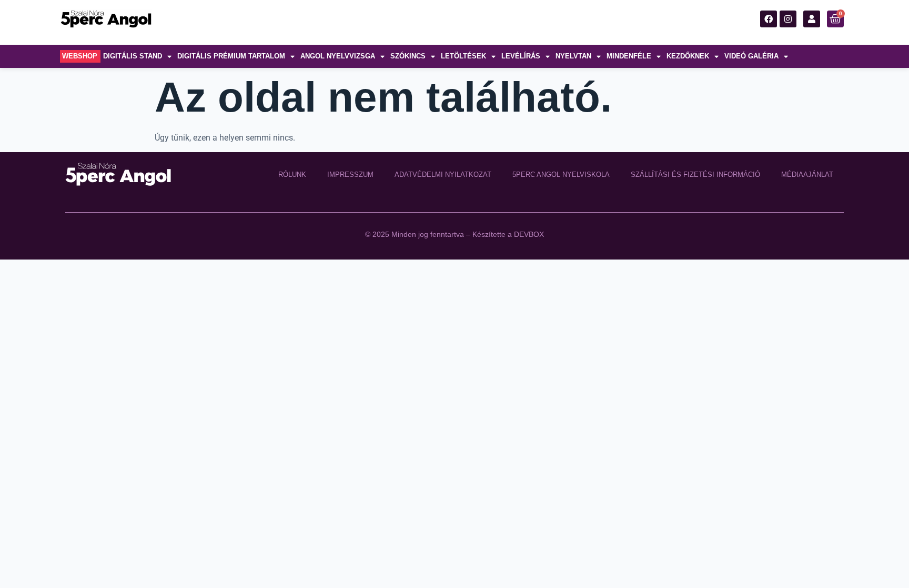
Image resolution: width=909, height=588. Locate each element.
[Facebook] (768, 19)
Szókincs (408, 56)
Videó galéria (751, 56)
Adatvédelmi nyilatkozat (443, 174)
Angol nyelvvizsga (337, 56)
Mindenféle (629, 56)
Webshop (79, 56)
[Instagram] (788, 19)
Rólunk (292, 174)
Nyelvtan (573, 56)
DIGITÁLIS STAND (132, 56)
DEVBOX (529, 234)
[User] (811, 19)
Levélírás (520, 56)
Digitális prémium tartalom (231, 56)
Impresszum (350, 174)
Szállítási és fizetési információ (695, 174)
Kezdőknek (687, 56)
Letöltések (463, 56)
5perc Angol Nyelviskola (561, 174)
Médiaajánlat (807, 174)
